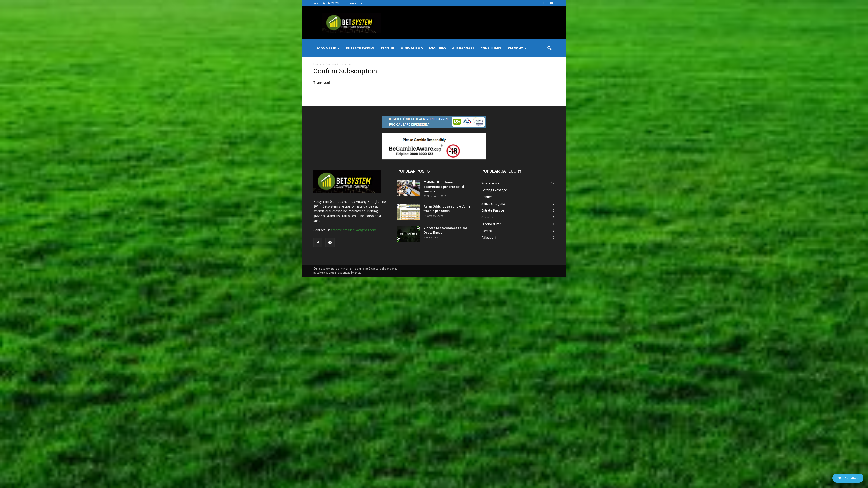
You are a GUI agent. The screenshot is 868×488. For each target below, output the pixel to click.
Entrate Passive (492, 210)
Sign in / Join (356, 3)
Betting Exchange (494, 190)
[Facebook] (543, 3)
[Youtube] (551, 3)
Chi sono (487, 217)
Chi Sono (515, 48)
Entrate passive (360, 48)
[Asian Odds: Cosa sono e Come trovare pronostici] (408, 212)
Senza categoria (493, 203)
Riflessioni (488, 237)
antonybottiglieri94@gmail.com (353, 230)
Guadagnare (463, 48)
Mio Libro (437, 48)
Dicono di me (491, 224)
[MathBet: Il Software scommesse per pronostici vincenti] (408, 188)
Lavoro (486, 231)
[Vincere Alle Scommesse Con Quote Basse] (408, 234)
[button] (549, 48)
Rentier (387, 48)
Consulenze (491, 48)
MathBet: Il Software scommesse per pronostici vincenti (444, 186)
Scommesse (326, 48)
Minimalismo (412, 48)
